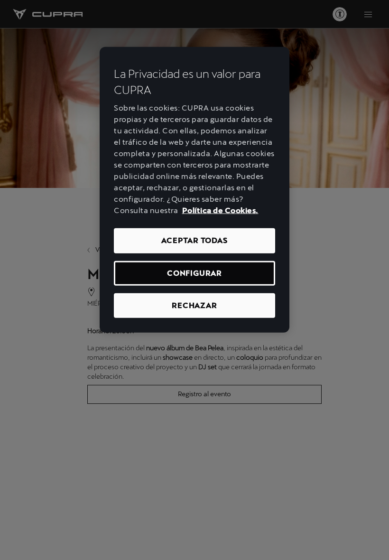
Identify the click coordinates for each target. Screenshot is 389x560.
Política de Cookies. (220, 210)
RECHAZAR (194, 305)
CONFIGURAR (194, 272)
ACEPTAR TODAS (194, 240)
